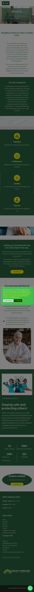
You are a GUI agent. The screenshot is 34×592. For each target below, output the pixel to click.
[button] (30, 588)
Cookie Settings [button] (8, 300)
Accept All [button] (18, 300)
